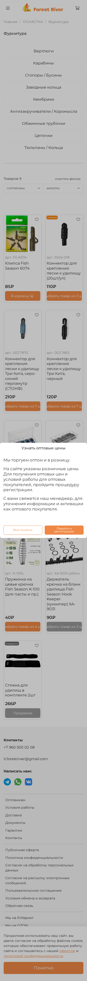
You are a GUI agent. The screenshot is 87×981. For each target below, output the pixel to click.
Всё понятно (22, 530)
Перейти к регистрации (64, 530)
